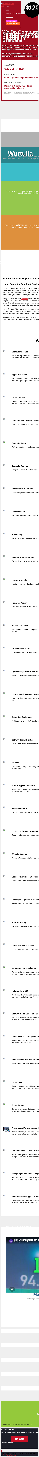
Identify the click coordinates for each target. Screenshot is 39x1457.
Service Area (9, 17)
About (7, 10)
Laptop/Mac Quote (14, 23)
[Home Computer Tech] (8, 6)
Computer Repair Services (13, 13)
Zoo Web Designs (9, 1455)
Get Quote (19, 1439)
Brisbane (24, 299)
